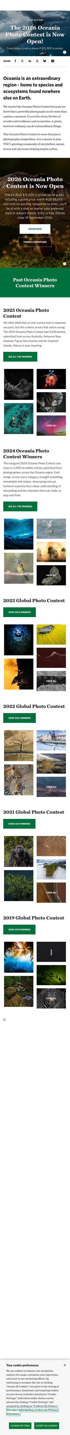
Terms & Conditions (35, 242)
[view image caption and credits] (65, 51)
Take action (35, 20)
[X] (22, 61)
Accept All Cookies (46, 1425)
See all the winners (20, 356)
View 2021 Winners (19, 823)
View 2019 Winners (19, 929)
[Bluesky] (44, 61)
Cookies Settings (20, 1425)
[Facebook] (15, 61)
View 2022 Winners (19, 718)
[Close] (64, 1365)
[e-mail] (52, 61)
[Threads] (37, 61)
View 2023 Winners (19, 612)
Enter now (35, 229)
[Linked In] (30, 61)
